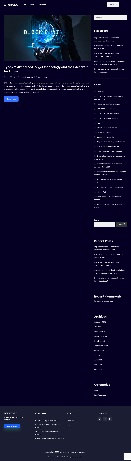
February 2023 (100, 322)
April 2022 (98, 369)
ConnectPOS (51, 457)
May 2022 (98, 364)
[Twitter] (99, 419)
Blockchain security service (107, 109)
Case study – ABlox (104, 132)
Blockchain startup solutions (108, 113)
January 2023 (99, 327)
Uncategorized (100, 395)
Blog (98, 123)
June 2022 (98, 360)
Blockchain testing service (107, 118)
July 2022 (98, 355)
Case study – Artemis (105, 137)
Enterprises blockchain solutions (110, 151)
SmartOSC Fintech (63, 457)
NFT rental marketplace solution (110, 187)
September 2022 (101, 346)
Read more (11, 99)
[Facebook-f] (105, 419)
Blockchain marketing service (108, 104)
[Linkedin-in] (110, 419)
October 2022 (99, 341)
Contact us (113, 5)
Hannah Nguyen (26, 77)
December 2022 (100, 331)
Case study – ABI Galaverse (108, 128)
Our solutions (29, 5)
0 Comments (41, 77)
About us (42, 5)
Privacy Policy (102, 192)
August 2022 (99, 350)
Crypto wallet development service (111, 142)
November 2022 (100, 336)
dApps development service (108, 146)
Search (97, 220)
